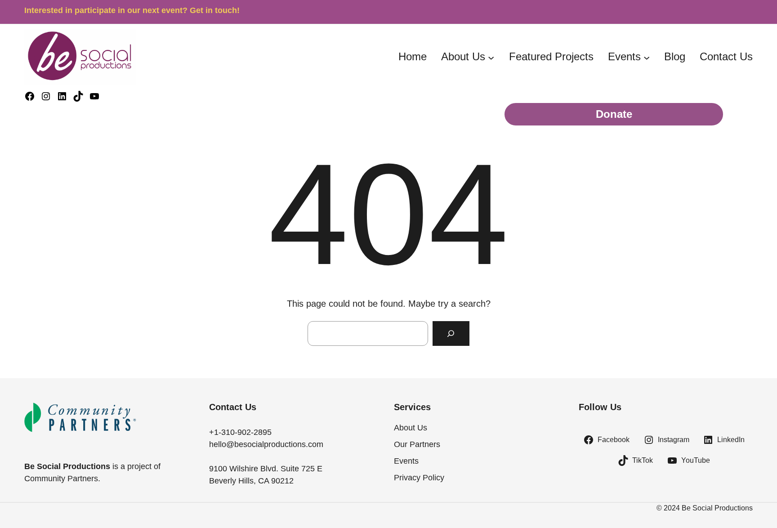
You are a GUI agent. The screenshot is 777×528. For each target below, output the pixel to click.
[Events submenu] (646, 57)
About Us (463, 56)
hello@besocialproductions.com (266, 444)
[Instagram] (45, 96)
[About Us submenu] (491, 57)
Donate (614, 114)
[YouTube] (94, 96)
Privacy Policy (419, 477)
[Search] (451, 333)
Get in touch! (215, 10)
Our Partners (417, 444)
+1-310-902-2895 (240, 432)
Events (624, 56)
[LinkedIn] (62, 96)
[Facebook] (29, 96)
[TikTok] (78, 96)
